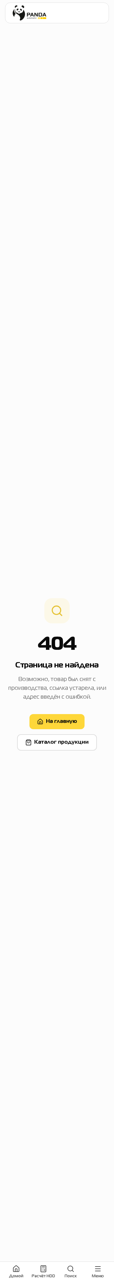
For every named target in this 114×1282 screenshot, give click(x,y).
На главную (61, 721)
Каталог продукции (61, 742)
